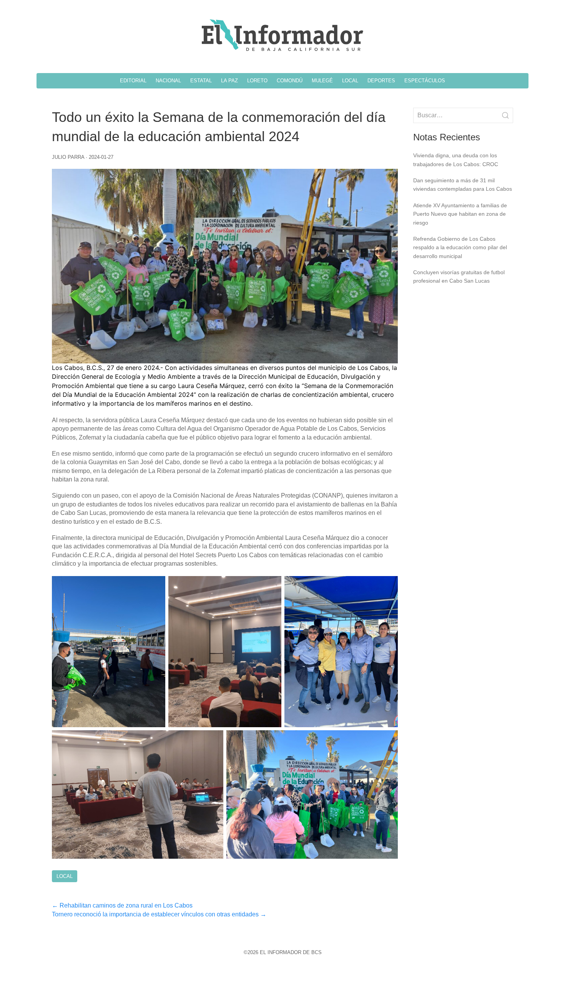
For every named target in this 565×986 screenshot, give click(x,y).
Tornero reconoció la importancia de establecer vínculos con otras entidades (159, 914)
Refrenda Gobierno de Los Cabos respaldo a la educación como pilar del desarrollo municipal (460, 247)
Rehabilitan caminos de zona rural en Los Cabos (122, 905)
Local (64, 876)
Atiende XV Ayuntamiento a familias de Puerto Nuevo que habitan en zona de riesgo (460, 214)
